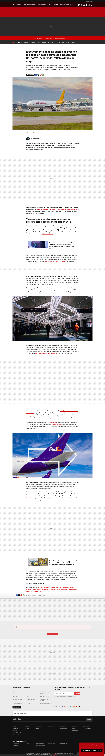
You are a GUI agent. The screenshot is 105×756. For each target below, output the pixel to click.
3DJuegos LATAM (28, 743)
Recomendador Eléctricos (62, 5)
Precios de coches (31, 699)
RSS (74, 706)
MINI (63, 42)
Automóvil (68, 42)
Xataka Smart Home (17, 732)
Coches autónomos (17, 703)
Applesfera (15, 730)
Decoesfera (74, 728)
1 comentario (31, 74)
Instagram (84, 5)
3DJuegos (27, 726)
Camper (38, 42)
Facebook (81, 5)
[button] (35, 138)
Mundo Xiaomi (16, 734)
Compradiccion (75, 730)
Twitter (89, 5)
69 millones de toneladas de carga (55, 261)
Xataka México (16, 743)
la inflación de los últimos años (67, 209)
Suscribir (77, 693)
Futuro (28, 703)
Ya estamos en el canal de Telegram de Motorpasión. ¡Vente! (51, 38)
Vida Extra (27, 728)
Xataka (14, 726)
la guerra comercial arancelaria (46, 209)
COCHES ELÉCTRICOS (30, 5)
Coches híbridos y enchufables (44, 692)
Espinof (37, 728)
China (49, 42)
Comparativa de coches (44, 700)
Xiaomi (58, 42)
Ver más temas (16, 707)
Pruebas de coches (44, 696)
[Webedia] (89, 1)
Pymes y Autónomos (87, 728)
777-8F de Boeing (52, 422)
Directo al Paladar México (51, 744)
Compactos (15, 696)
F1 (50, 5)
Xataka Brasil (15, 745)
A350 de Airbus (56, 424)
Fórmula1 (15, 692)
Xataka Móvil (15, 728)
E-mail (43, 75)
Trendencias (74, 726)
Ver (53, 634)
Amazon (46, 595)
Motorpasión (62, 726)
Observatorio (42, 5)
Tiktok (91, 5)
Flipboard (41, 75)
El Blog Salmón (86, 726)
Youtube (86, 5)
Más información (53, 754)
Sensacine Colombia (40, 745)
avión (40, 595)
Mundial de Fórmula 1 (45, 703)
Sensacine (38, 726)
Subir (88, 719)
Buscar (89, 713)
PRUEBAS (18, 5)
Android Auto (26, 42)
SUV (28, 696)
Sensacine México (40, 743)
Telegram (79, 5)
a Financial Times (47, 234)
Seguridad (44, 42)
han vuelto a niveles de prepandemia (46, 353)
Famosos (33, 42)
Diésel (53, 42)
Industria (34, 595)
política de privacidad (71, 696)
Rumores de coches (17, 699)
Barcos (73, 42)
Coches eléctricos (31, 692)
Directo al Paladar (51, 726)
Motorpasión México (64, 743)
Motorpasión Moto (63, 728)
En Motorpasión (52, 559)
